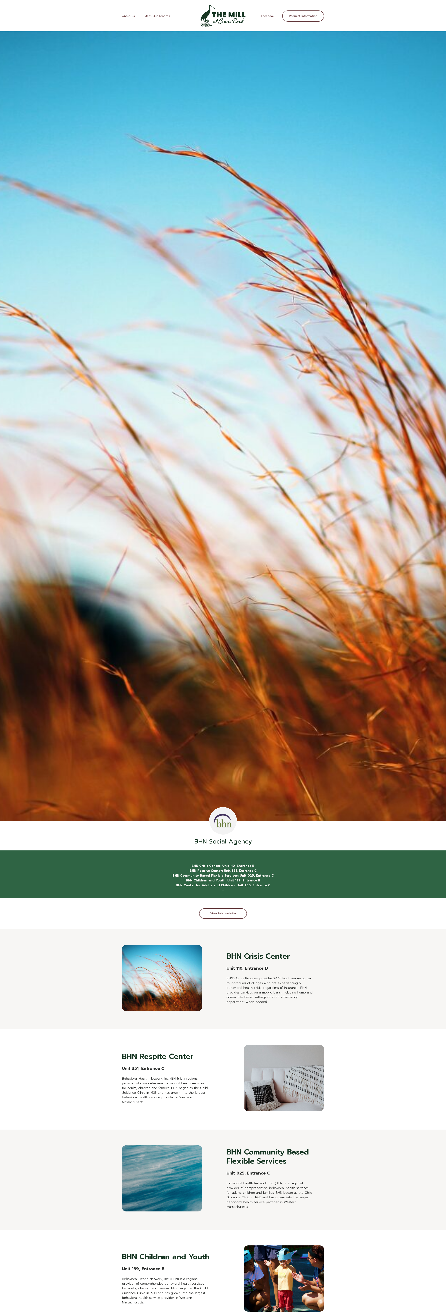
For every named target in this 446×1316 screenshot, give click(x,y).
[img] (223, 16)
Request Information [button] (303, 16)
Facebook (267, 16)
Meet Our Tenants (157, 16)
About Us (128, 16)
